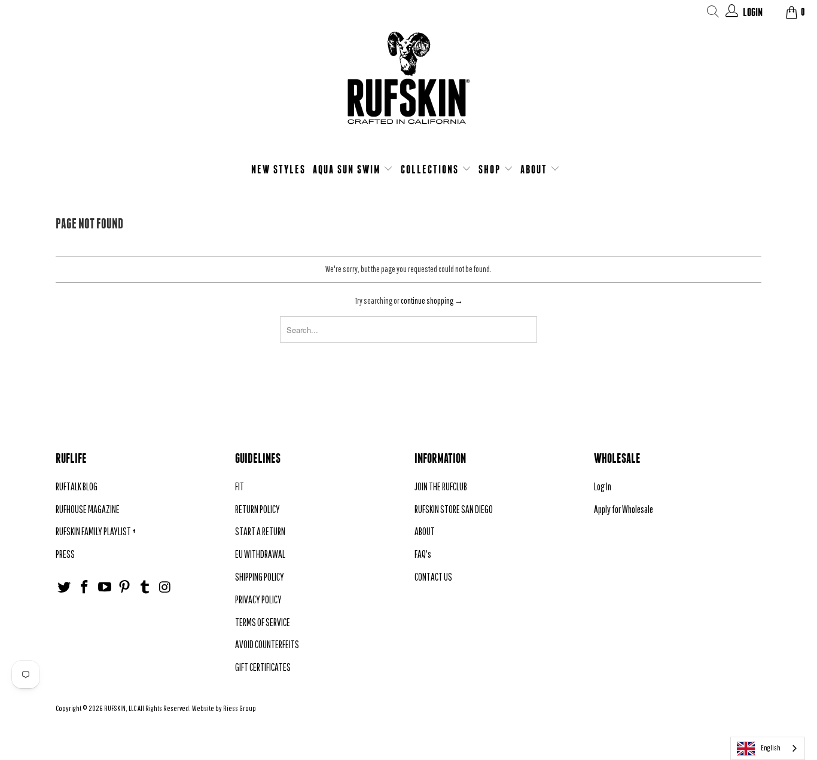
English (771, 747)
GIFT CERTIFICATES (263, 667)
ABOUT (535, 169)
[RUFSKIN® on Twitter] (65, 587)
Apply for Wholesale (623, 509)
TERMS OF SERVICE (262, 622)
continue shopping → (432, 301)
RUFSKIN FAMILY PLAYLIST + (96, 531)
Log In (602, 486)
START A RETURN (260, 531)
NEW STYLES (278, 169)
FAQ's (422, 554)
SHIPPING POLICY (259, 576)
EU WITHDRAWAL (260, 554)
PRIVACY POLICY (258, 599)
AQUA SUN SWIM (348, 169)
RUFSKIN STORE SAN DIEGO (453, 509)
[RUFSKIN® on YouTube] (105, 587)
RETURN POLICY (257, 509)
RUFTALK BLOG (76, 486)
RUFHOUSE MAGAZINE (88, 509)
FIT (239, 486)
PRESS (65, 554)
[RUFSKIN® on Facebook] (85, 587)
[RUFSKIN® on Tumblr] (145, 587)
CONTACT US (433, 576)
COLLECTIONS (431, 169)
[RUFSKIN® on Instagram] (165, 587)
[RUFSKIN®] (408, 85)
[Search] (713, 13)
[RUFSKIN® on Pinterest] (125, 587)
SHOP (491, 169)
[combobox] (767, 748)
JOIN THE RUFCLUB (440, 486)
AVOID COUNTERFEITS (267, 644)
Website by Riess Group (224, 708)
